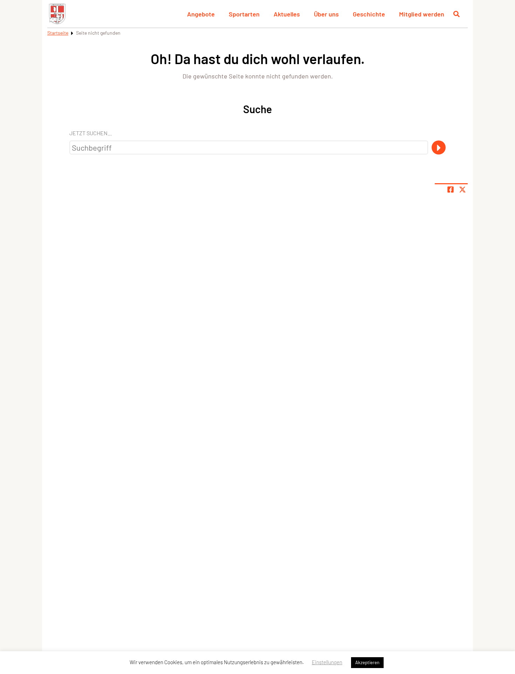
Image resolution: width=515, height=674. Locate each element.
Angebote (201, 14)
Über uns (326, 14)
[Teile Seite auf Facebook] (450, 189)
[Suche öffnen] (456, 14)
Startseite (57, 33)
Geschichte (369, 14)
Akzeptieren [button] (367, 662)
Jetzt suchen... (90, 133)
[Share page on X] (462, 189)
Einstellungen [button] (327, 662)
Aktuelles (287, 14)
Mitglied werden (421, 14)
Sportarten (244, 14)
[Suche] (439, 147)
